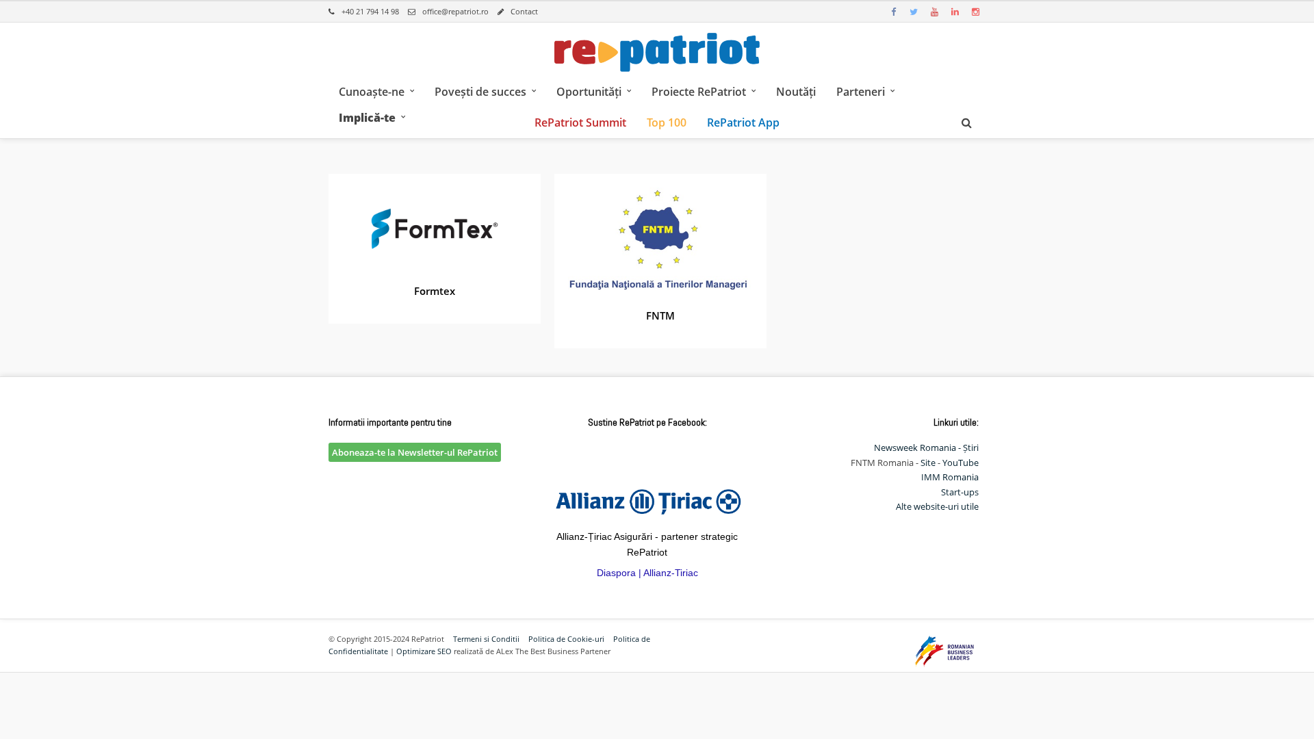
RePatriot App (743, 122)
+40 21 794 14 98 (370, 11)
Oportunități (588, 91)
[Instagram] (975, 11)
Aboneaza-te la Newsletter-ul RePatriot (415, 452)
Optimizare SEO (424, 651)
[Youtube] (934, 11)
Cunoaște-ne (371, 91)
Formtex (434, 291)
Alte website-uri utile (937, 506)
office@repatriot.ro (455, 11)
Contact (524, 11)
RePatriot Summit (580, 122)
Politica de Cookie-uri (566, 639)
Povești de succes (480, 91)
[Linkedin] (954, 11)
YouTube (960, 462)
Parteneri (860, 91)
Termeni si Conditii (486, 639)
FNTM (660, 315)
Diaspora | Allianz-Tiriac (647, 572)
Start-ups (960, 492)
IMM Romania (950, 477)
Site (928, 462)
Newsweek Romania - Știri (926, 447)
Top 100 (666, 122)
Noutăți (796, 91)
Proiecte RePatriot (699, 91)
